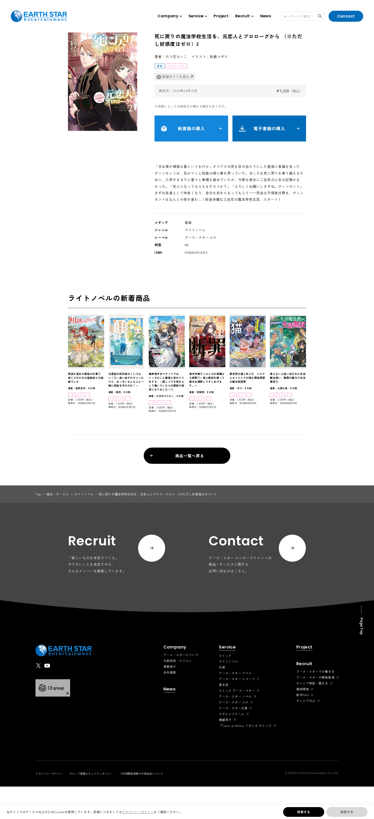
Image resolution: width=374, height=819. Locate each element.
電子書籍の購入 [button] (269, 128)
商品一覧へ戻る (189, 455)
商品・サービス (58, 494)
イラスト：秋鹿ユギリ (210, 56)
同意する (303, 812)
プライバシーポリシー (138, 812)
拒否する (346, 812)
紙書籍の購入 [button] (191, 128)
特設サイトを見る (175, 76)
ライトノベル (83, 494)
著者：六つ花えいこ (171, 56)
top (38, 494)
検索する (321, 16)
